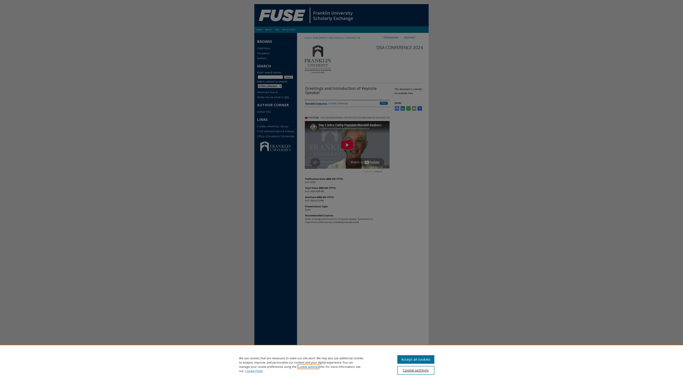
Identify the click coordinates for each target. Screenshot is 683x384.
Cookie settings (308, 367)
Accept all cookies (415, 359)
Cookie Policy (254, 371)
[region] (341, 364)
